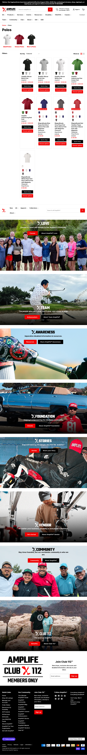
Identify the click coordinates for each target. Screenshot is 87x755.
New (11, 208)
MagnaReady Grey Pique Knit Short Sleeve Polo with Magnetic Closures (60, 126)
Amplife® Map (22, 704)
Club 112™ (21, 730)
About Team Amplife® (52, 317)
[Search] (50, 9)
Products (10, 15)
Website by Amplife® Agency (10, 750)
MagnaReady (41, 132)
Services (20, 15)
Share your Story (49, 450)
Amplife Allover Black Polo (26, 77)
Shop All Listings (7, 698)
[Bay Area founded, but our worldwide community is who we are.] (43, 571)
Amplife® (23, 80)
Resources (38, 15)
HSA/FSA (58, 15)
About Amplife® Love (49, 233)
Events (29, 15)
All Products (6, 712)
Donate (30, 426)
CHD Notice (28, 744)
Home (4, 25)
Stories (34, 450)
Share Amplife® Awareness (50, 342)
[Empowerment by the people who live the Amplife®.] (43, 462)
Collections (33, 208)
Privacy (10, 744)
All (3, 15)
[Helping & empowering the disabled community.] (43, 408)
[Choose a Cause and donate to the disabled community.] (43, 245)
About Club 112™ (50, 643)
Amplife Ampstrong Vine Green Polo (76, 78)
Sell (36, 20)
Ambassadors (32, 317)
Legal (21, 744)
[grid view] (81, 54)
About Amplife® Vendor (51, 534)
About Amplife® (51, 560)
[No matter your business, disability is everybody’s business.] (43, 516)
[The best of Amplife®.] (43, 625)
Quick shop (27, 86)
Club (22, 20)
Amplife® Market (23, 725)
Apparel (23, 208)
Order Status (6, 705)
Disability (48, 15)
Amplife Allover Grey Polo (43, 77)
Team (4, 20)
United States (75, 739)
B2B (42, 20)
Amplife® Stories (23, 718)
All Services (6, 714)
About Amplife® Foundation (49, 426)
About (29, 20)
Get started (31, 534)
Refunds (16, 744)
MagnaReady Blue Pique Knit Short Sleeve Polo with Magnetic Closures (44, 126)
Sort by (22, 53)
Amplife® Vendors (24, 728)
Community (13, 20)
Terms (4, 744)
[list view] (83, 54)
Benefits (34, 643)
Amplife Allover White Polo (60, 77)
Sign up (74, 676)
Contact (82, 15)
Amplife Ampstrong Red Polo (26, 117)
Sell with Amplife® (8, 731)
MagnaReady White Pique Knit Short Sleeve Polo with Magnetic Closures (27, 180)
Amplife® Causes (23, 711)
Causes (67, 15)
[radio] (23, 73)
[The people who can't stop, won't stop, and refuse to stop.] (43, 299)
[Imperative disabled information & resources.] (43, 353)
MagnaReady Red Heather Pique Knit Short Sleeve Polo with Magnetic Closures (77, 127)
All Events (5, 717)
